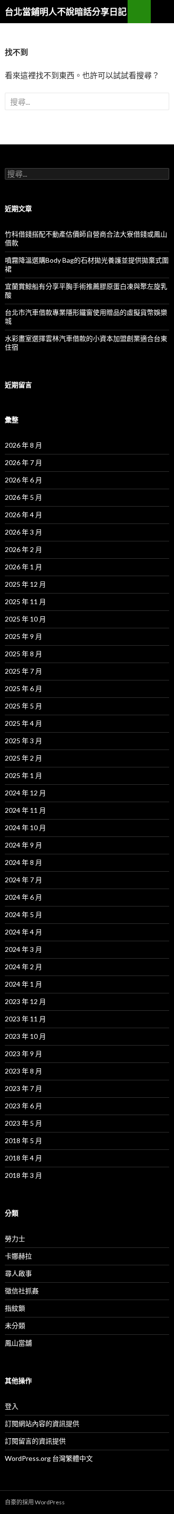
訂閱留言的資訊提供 (35, 1441)
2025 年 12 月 (25, 584)
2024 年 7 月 (23, 880)
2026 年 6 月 (23, 480)
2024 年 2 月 (23, 966)
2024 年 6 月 (23, 897)
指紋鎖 (15, 1308)
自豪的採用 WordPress (35, 1502)
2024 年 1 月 (23, 984)
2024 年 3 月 (23, 949)
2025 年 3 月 (23, 740)
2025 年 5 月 (23, 706)
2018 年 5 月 (23, 1140)
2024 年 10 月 (25, 827)
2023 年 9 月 (23, 1053)
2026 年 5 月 (23, 497)
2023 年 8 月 (23, 1071)
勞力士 (15, 1238)
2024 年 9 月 (23, 845)
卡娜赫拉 (18, 1256)
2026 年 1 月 (23, 567)
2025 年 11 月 (25, 601)
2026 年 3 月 (23, 532)
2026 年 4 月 (23, 514)
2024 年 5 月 (23, 914)
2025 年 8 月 (23, 654)
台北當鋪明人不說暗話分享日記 (66, 11)
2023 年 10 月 (25, 1036)
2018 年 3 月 (23, 1175)
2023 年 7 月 (23, 1088)
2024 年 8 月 (23, 862)
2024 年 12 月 (25, 793)
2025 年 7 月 (23, 671)
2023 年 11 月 (25, 1019)
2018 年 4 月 (23, 1158)
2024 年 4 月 (23, 932)
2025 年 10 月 (25, 619)
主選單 (162, 11)
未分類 (15, 1325)
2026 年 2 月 (23, 549)
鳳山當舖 (18, 1343)
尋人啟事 (18, 1273)
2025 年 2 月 (23, 758)
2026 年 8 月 (23, 445)
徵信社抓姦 (22, 1291)
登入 (11, 1406)
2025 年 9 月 (23, 636)
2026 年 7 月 (23, 462)
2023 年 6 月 (23, 1106)
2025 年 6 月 (23, 688)
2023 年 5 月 (23, 1123)
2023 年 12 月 (25, 1001)
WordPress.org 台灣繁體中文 (49, 1458)
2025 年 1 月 (23, 775)
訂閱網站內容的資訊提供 (42, 1423)
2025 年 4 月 (23, 723)
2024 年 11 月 (25, 810)
